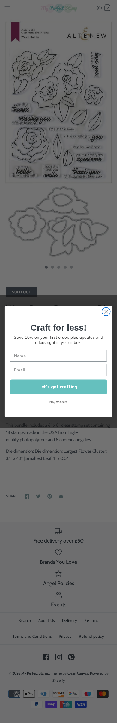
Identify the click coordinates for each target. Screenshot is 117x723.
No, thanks (59, 402)
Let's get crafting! (58, 387)
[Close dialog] (106, 311)
